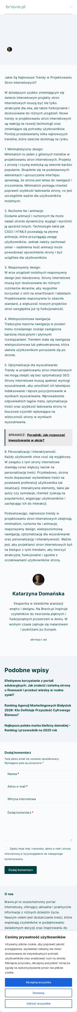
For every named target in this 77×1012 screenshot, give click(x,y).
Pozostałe (38, 53)
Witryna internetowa (22, 799)
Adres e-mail (18, 786)
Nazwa (13, 774)
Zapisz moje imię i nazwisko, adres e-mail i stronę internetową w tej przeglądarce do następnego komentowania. (37, 854)
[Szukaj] (71, 7)
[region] (38, 971)
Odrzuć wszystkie (39, 1003)
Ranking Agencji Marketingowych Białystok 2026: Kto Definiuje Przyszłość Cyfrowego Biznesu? (38, 710)
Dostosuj (38, 993)
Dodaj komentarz (20, 812)
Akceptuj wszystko (38, 982)
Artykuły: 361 (38, 639)
